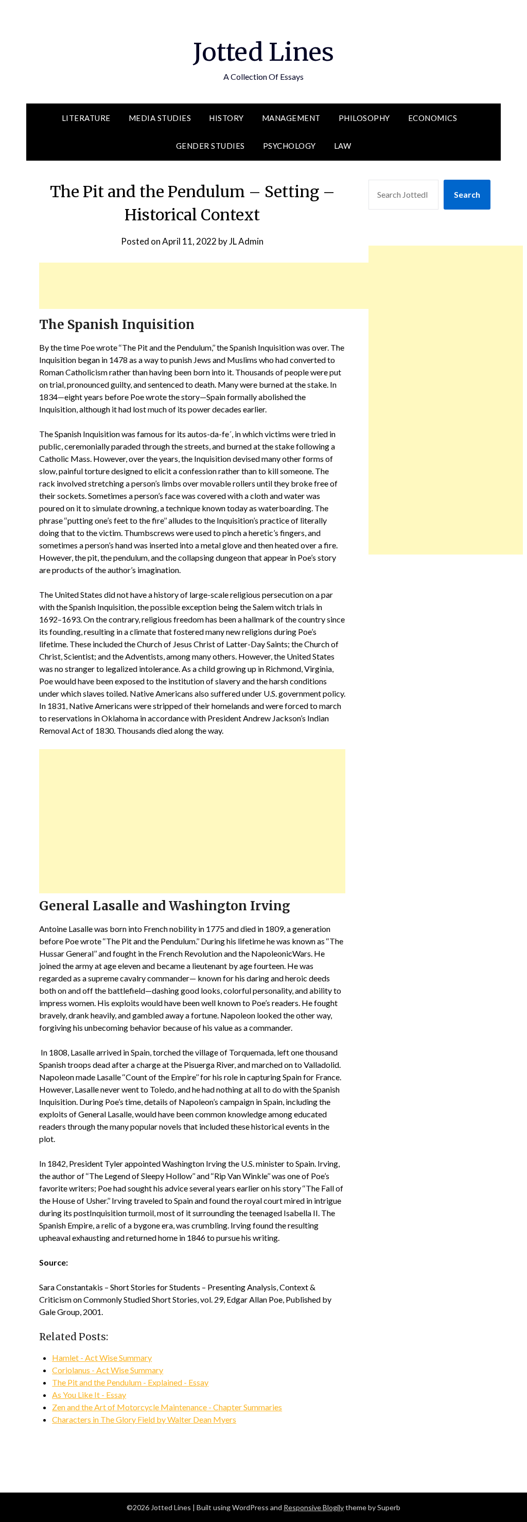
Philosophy (364, 118)
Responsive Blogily (314, 1507)
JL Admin (246, 241)
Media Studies (160, 118)
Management (291, 118)
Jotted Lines (263, 52)
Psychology (289, 145)
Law (343, 145)
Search (467, 194)
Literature (86, 118)
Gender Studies (210, 145)
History (226, 118)
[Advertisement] (226, 286)
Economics (433, 118)
